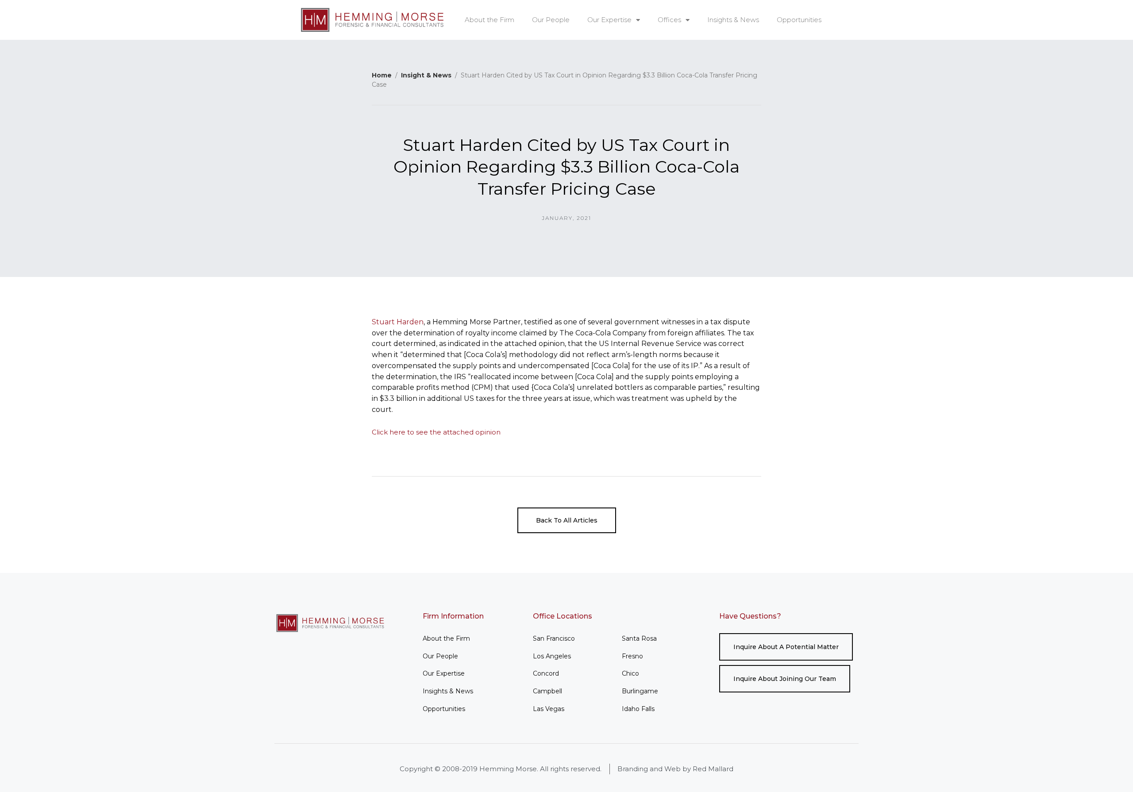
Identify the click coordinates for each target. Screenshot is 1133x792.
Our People (551, 19)
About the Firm (489, 19)
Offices (669, 19)
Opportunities (799, 19)
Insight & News (426, 75)
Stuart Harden (398, 322)
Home (382, 75)
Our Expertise (609, 19)
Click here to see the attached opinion (436, 432)
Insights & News (733, 19)
